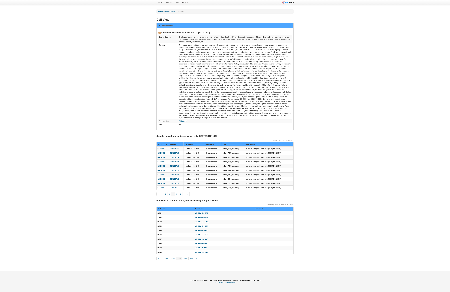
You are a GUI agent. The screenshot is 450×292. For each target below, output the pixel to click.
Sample (173, 144)
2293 (173, 258)
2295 (185, 258)
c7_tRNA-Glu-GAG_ (202, 222)
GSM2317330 (174, 183)
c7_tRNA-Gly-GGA (201, 226)
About (184, 2)
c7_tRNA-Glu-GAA (201, 217)
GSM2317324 (174, 157)
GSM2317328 (174, 174)
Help (177, 2)
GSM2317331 (174, 188)
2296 (191, 258)
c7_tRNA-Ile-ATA (201, 243)
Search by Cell (169, 11)
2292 (166, 258)
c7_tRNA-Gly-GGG (201, 230)
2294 (179, 258)
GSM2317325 (174, 161)
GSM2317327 (174, 170)
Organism (210, 144)
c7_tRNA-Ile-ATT (201, 248)
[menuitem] (160, 2)
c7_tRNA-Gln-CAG (201, 213)
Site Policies (219, 282)
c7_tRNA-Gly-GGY (201, 235)
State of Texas (230, 282)
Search (168, 2)
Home (160, 2)
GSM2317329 (174, 179)
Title (224, 144)
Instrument (189, 144)
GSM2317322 (174, 148)
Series (160, 144)
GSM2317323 (174, 153)
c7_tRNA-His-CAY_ (201, 239)
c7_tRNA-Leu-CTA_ (202, 252)
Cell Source (250, 144)
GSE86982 (183, 121)
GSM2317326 (174, 166)
